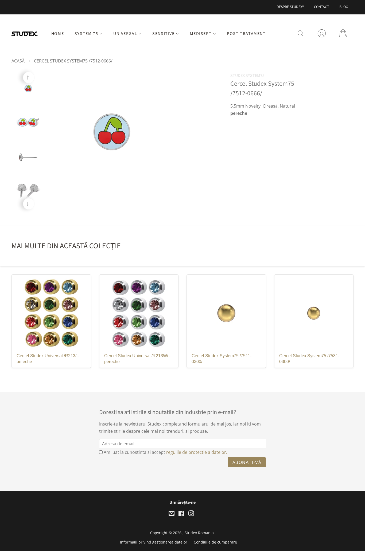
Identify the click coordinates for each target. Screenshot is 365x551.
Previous (28, 77)
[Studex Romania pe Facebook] (181, 514)
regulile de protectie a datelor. (196, 452)
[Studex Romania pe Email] (171, 514)
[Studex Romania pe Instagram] (191, 514)
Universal (125, 34)
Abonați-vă (247, 462)
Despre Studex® (290, 7)
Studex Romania (199, 532)
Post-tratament (246, 34)
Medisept (201, 34)
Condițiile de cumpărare (215, 542)
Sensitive (164, 34)
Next (28, 204)
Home (57, 34)
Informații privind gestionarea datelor (153, 542)
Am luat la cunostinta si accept (165, 452)
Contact (321, 7)
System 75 (87, 34)
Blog (343, 7)
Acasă (18, 61)
